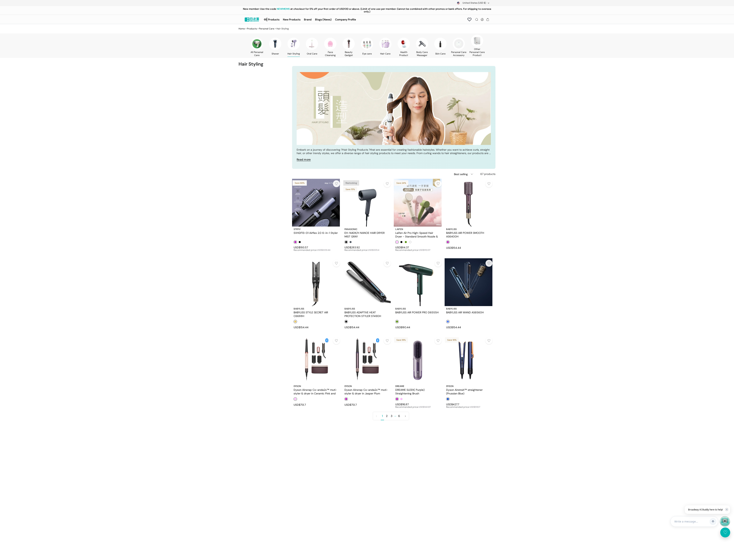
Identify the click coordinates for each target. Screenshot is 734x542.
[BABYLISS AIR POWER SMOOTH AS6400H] (468, 203)
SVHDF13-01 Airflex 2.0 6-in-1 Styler (316, 233)
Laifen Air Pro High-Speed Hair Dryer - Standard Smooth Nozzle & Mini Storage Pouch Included (416, 234)
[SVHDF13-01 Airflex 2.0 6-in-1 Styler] (316, 203)
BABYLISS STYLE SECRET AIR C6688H (311, 314)
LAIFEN (399, 229)
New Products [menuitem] (291, 19)
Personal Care (266, 28)
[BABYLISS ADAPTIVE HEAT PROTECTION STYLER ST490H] (367, 282)
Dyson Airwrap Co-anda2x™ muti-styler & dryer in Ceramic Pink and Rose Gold (315, 391)
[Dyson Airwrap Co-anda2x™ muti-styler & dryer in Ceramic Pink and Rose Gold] (316, 360)
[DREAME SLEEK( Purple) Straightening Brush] (418, 360)
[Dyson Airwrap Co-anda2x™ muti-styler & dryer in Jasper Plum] (367, 360)
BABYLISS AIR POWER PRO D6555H (417, 312)
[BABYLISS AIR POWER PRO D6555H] (418, 282)
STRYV (297, 229)
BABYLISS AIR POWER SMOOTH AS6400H (465, 234)
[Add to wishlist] (336, 183)
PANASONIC (350, 229)
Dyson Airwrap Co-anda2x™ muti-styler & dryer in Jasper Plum (366, 391)
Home (242, 28)
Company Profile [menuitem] (345, 19)
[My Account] (482, 19)
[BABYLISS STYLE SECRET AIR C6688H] (316, 282)
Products (252, 28)
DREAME (399, 386)
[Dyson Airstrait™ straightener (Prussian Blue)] (468, 360)
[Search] (476, 19)
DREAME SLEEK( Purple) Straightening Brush (410, 391)
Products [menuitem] (273, 19)
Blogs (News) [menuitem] (323, 19)
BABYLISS (451, 229)
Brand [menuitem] (308, 19)
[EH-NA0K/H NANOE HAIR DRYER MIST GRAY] (367, 203)
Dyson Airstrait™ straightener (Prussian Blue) (464, 391)
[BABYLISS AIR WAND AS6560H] (468, 282)
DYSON (297, 386)
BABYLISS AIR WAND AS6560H (465, 312)
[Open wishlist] (469, 19)
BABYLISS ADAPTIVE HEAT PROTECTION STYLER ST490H (362, 314)
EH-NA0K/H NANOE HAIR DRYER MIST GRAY (364, 234)
